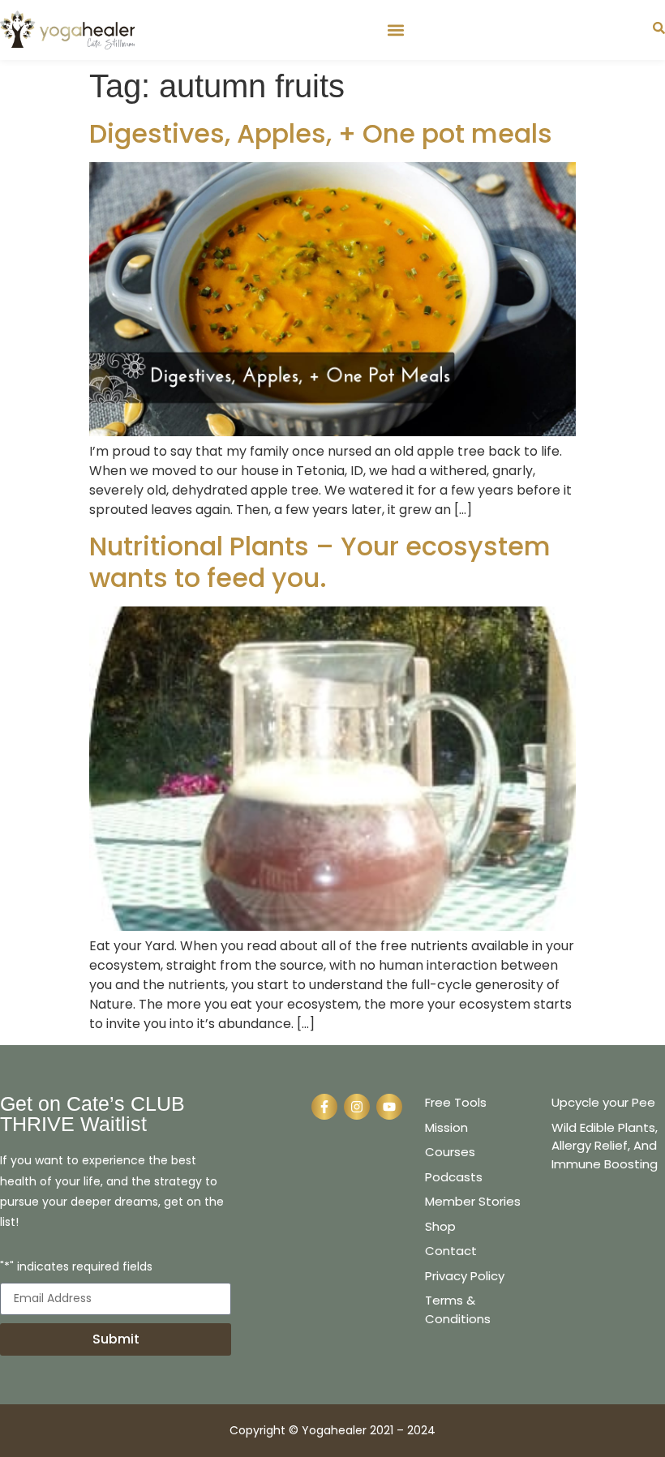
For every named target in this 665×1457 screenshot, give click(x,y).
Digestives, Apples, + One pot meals (320, 133)
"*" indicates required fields (76, 1268)
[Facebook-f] (324, 1107)
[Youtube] (389, 1107)
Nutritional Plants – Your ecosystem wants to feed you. (320, 561)
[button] (395, 29)
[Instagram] (357, 1107)
